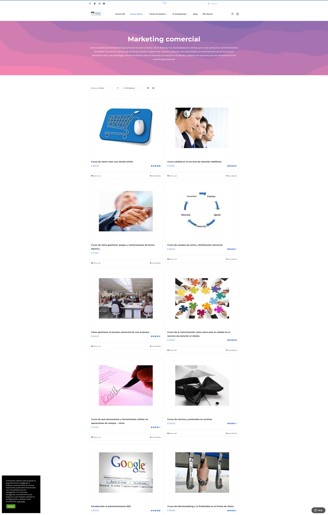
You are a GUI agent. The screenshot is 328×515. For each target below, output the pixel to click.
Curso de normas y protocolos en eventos (189, 419)
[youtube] (104, 4)
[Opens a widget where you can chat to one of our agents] (318, 510)
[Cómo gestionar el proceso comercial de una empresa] (126, 298)
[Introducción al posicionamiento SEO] (126, 472)
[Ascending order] (117, 88)
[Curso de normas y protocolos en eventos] (202, 385)
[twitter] (95, 4)
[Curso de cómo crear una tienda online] (126, 128)
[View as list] (153, 88)
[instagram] (99, 4)
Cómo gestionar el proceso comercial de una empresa (120, 332)
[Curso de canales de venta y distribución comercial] (202, 211)
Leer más (21, 501)
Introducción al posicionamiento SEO (111, 506)
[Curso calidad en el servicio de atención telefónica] (202, 128)
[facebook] (90, 4)
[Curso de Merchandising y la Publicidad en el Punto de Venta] (202, 472)
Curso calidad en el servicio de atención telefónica (194, 161)
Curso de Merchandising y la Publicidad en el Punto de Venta (200, 506)
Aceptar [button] (11, 506)
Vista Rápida (156, 176)
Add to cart (97, 176)
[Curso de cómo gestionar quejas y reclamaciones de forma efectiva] (126, 211)
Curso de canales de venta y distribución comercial (195, 245)
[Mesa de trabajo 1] (96, 10)
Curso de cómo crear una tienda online (112, 161)
